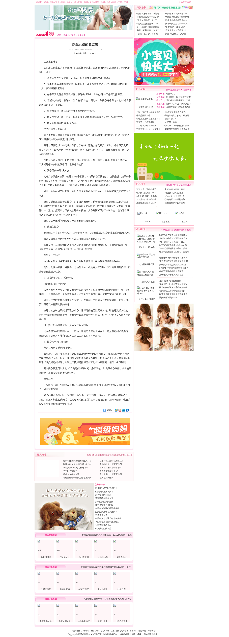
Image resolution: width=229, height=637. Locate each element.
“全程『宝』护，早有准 (147, 34)
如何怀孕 (99, 455)
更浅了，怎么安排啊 (145, 122)
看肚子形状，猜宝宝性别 (111, 474)
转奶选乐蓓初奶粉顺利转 (176, 13)
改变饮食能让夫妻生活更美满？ (173, 294)
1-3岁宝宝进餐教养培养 (175, 112)
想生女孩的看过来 (103, 495)
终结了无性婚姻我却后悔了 (171, 271)
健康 (176, 230)
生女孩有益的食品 (103, 528)
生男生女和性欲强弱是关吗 (107, 508)
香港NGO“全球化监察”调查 (177, 125)
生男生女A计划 (106, 477)
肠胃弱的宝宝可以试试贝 (176, 23)
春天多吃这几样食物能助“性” (172, 291)
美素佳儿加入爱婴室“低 (175, 30)
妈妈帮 (133, 630)
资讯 (46, 2)
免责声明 (142, 630)
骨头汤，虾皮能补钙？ (146, 193)
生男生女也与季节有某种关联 (108, 518)
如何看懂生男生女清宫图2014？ (77, 461)
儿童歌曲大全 (46, 621)
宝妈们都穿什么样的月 (175, 203)
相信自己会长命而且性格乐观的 (77, 477)
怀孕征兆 (108, 455)
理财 (103, 2)
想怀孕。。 (171, 94)
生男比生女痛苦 (70, 471)
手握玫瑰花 (46, 589)
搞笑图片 (118, 567)
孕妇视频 (86, 535)
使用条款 (95, 630)
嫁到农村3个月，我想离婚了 (178, 104)
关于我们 (76, 630)
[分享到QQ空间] (116, 410)
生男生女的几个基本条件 (111, 467)
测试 (114, 455)
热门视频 (128, 535)
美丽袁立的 (65, 589)
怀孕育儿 (170, 89)
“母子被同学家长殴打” (147, 20)
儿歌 (109, 2)
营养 (63, 2)
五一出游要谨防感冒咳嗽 (148, 27)
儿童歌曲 (88, 599)
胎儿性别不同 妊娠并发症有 (178, 97)
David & (147, 221)
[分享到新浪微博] (120, 410)
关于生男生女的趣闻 (104, 501)
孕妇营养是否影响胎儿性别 (107, 522)
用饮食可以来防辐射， (175, 193)
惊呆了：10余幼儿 (147, 247)
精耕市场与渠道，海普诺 (148, 13)
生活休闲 (179, 89)
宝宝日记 (187, 185)
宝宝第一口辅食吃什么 (146, 199)
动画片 (120, 599)
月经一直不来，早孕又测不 (148, 112)
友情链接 (152, 630)
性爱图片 (110, 567)
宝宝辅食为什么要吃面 (146, 125)
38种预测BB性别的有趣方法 (75, 467)
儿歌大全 (128, 599)
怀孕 (52, 2)
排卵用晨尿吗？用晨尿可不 (148, 119)
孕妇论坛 (160, 97)
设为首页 (183, 2)
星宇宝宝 (166, 221)
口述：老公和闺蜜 (147, 299)
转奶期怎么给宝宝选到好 (148, 17)
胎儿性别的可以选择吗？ (106, 488)
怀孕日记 (179, 185)
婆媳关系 (160, 104)
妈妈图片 (101, 567)
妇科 (80, 2)
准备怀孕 (160, 94)
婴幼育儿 (160, 100)
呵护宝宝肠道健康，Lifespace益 (173, 245)
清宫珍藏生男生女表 (104, 498)
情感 (92, 2)
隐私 (180, 230)
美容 (86, 2)
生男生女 (82, 35)
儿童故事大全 (65, 621)
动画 (114, 2)
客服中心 (105, 630)
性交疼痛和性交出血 (168, 297)
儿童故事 (96, 599)
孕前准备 (91, 455)
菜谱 (97, 2)
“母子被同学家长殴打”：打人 (172, 242)
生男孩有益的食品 (103, 525)
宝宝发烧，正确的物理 (146, 189)
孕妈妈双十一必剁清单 (175, 199)
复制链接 (77, 53)
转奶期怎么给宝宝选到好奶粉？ (173, 238)
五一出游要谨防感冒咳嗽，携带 (173, 248)
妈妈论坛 (124, 630)
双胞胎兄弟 (103, 557)
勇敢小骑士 (103, 589)
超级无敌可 (65, 557)
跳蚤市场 (187, 89)
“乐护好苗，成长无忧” (175, 27)
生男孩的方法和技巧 (104, 491)
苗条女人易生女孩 (71, 474)
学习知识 (104, 599)
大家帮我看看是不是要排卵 (148, 129)
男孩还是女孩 (101, 515)
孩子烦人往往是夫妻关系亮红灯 (173, 264)
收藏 (189, 2)
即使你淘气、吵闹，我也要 (177, 115)
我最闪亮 (122, 589)
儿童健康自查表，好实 (146, 203)
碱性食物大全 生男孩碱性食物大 (77, 464)
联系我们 (115, 630)
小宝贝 (184, 221)
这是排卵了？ (171, 119)
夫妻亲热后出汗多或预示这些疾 (173, 284)
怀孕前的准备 (69, 35)
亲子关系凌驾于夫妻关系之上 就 (173, 261)
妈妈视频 (102, 535)
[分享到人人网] (127, 410)
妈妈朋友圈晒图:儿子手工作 (177, 129)
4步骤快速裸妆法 (146, 264)
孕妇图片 (85, 567)
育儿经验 (119, 535)
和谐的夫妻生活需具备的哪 (178, 107)
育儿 (57, 2)
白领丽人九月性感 (147, 282)
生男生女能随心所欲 (109, 471)
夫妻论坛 (160, 107)
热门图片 (127, 567)
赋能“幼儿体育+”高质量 (175, 34)
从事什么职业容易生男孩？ (112, 461)
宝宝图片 (93, 567)
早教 (69, 2)
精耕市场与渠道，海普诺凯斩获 (173, 235)
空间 (126, 2)
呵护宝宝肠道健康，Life (147, 23)
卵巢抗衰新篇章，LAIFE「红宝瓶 (174, 252)
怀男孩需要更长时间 (104, 505)
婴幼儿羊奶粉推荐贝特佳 (176, 20)
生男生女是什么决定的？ (106, 512)
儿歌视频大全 (122, 621)
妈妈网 (39, 2)
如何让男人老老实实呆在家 (171, 275)
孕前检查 (120, 455)
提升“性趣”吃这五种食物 (170, 281)
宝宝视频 (94, 535)
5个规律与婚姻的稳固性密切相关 (173, 268)
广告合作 (85, 630)
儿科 (74, 2)
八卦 (171, 230)
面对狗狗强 (46, 557)
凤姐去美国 (84, 557)
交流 (120, 2)
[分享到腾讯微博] (123, 410)
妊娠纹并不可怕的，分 (175, 196)
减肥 (189, 230)
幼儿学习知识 (84, 621)
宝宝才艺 (111, 535)
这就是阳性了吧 (146, 107)
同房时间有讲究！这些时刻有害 (173, 287)
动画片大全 (103, 621)
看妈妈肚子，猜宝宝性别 (111, 464)
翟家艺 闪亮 (83, 589)
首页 (59, 35)
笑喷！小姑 (122, 557)
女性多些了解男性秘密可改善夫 (173, 258)
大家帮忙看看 (171, 122)
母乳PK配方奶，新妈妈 (146, 196)
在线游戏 (113, 599)
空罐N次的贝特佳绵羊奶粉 (177, 17)
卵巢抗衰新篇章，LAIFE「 (149, 30)
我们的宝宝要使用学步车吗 (178, 100)
